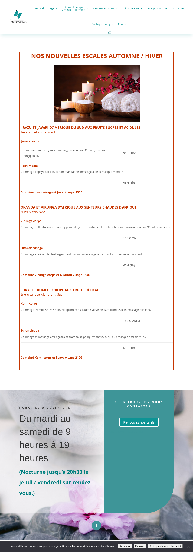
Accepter (124, 546)
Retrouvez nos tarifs (139, 422)
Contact (123, 24)
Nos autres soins (103, 8)
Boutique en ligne (102, 24)
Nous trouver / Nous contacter (138, 404)
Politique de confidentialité (165, 546)
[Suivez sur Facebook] (96, 525)
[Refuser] (188, 547)
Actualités (178, 8)
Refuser (140, 546)
